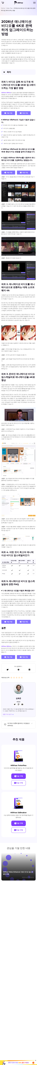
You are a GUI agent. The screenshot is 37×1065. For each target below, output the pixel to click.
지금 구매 (19, 776)
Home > (3, 8)
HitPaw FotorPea (18, 765)
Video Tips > (9, 8)
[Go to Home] (18, 2)
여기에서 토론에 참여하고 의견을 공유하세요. (18, 724)
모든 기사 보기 (7, 714)
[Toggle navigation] (34, 3)
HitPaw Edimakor (18, 813)
